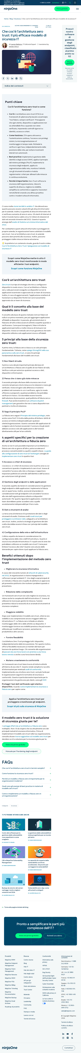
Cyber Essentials (48, 984)
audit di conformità (33, 669)
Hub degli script (29, 973)
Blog (11, 19)
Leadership (27, 1001)
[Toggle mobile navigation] (77, 8)
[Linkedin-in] (63, 1034)
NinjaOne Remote (11, 975)
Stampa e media (29, 1012)
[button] (3, 78)
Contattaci (55, 3)
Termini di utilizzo (67, 1022)
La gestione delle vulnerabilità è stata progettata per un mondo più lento (39, 835)
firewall (5, 401)
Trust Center (28, 990)
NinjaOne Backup (10, 998)
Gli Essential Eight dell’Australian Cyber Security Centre (49, 978)
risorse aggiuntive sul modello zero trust (31, 736)
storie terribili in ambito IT (24, 206)
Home (6, 19)
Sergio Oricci (14, 47)
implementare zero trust (12, 456)
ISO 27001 (46, 969)
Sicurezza (17, 19)
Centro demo (28, 977)
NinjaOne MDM (10, 978)
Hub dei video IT (29, 970)
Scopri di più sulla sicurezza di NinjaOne (26, 706)
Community (27, 1005)
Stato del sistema (30, 986)
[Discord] (68, 1038)
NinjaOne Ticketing (11, 988)
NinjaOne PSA (9, 982)
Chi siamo (27, 998)
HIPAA (44, 965)
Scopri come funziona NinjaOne (26, 268)
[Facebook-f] (72, 1034)
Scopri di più (31, 2)
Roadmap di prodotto (12, 1007)
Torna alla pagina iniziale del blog (16, 907)
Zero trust (6, 285)
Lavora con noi (28, 1015)
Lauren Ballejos (16, 44)
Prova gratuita (62, 9)
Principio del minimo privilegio (33, 415)
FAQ (25, 1008)
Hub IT (26, 967)
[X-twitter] (72, 1038)
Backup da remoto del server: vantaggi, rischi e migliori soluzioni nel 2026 (12, 890)
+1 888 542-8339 (45, 3)
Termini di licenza (29, 1019)
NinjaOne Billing (10, 985)
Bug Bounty (46, 972)
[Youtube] (68, 1034)
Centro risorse (28, 960)
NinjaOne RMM (10, 960)
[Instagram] (63, 1038)
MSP (44, 680)
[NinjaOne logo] (11, 8)
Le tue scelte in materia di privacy (48, 1000)
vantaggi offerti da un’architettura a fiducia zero (22, 726)
